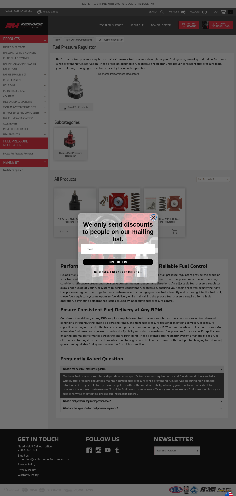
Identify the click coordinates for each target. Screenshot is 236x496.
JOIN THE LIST (118, 262)
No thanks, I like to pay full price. (118, 272)
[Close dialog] (154, 217)
